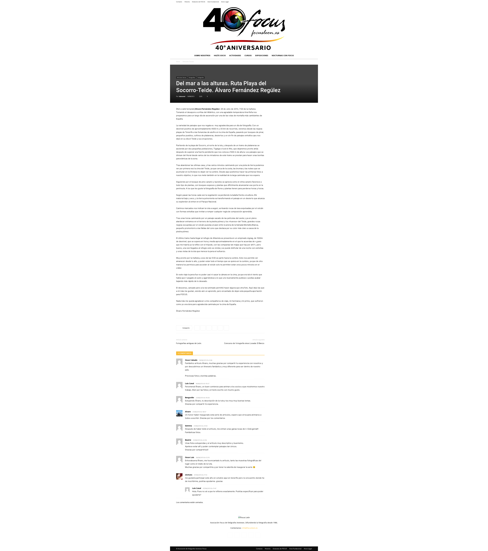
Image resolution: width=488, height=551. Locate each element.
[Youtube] (310, 2)
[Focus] (244, 28)
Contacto (179, 2)
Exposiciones (261, 55)
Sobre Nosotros (202, 55)
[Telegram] (214, 327)
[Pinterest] (220, 327)
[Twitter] (306, 2)
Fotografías (192, 77)
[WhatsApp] (197, 327)
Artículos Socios (181, 77)
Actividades (235, 55)
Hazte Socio (220, 55)
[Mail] (301, 2)
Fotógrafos (200, 77)
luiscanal (182, 96)
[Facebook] (293, 2)
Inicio (178, 61)
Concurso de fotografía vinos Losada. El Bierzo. (244, 343)
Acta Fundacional (213, 2)
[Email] (226, 327)
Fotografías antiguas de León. (189, 343)
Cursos (248, 55)
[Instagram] (297, 2)
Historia (187, 2)
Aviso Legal (225, 2)
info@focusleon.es (250, 528)
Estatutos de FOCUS (198, 2)
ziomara (188, 475)
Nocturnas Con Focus (283, 55)
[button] (309, 55)
